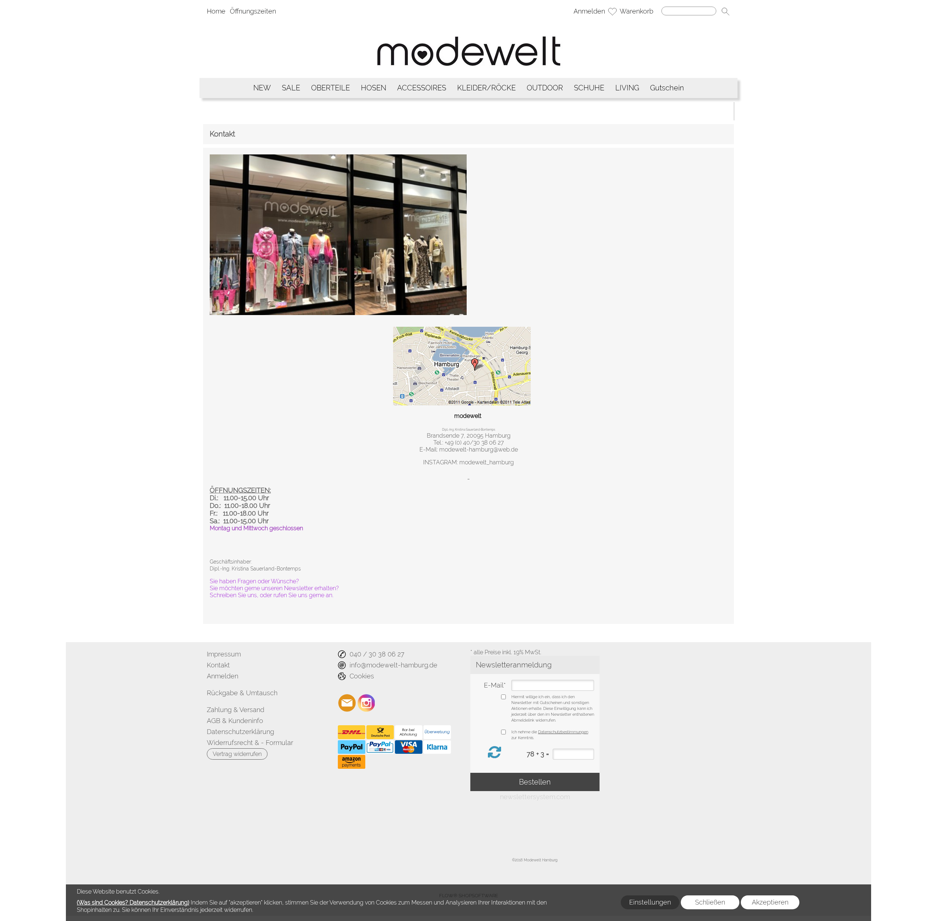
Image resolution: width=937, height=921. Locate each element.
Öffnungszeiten (253, 11)
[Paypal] (351, 747)
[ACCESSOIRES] (422, 88)
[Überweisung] (437, 732)
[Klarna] (437, 747)
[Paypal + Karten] (380, 747)
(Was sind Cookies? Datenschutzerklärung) (133, 902)
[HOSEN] (373, 88)
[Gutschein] (667, 88)
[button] (725, 11)
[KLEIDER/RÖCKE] (486, 88)
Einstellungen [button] (650, 902)
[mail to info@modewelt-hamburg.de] (347, 703)
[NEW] (262, 88)
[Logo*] (468, 24)
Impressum (224, 654)
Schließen (710, 902)
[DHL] (351, 732)
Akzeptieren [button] (770, 902)
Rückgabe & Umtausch (242, 693)
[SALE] (291, 88)
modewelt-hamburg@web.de (478, 449)
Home (216, 11)
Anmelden (589, 11)
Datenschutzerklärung (240, 731)
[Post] (380, 732)
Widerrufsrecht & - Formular (250, 742)
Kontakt (218, 665)
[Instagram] (366, 703)
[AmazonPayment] (351, 762)
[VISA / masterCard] (408, 747)
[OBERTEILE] (330, 88)
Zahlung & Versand (235, 710)
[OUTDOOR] (544, 88)
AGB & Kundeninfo (235, 721)
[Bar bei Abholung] (408, 732)
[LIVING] (627, 88)
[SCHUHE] (589, 88)
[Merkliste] (612, 11)
